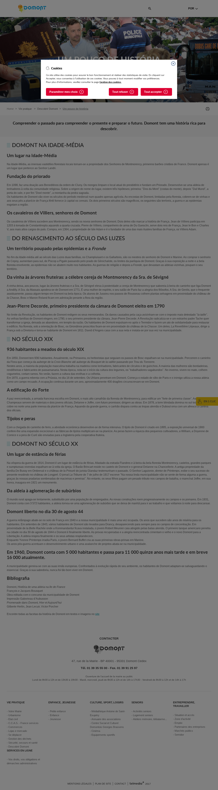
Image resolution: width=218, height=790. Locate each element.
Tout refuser (120, 91)
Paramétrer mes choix (63, 91)
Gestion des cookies (110, 82)
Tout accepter (153, 91)
